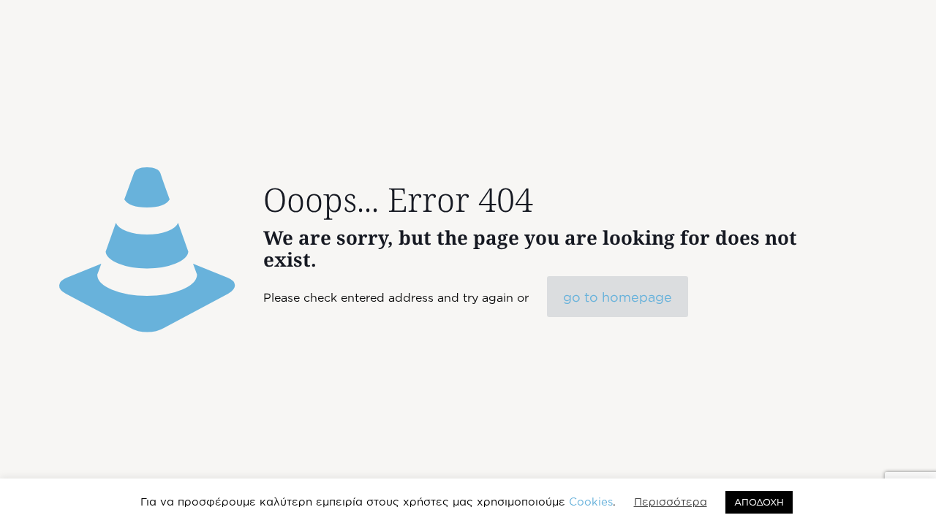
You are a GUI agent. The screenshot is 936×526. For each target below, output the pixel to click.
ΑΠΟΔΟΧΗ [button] (759, 502)
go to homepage (617, 296)
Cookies (591, 501)
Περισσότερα (670, 501)
